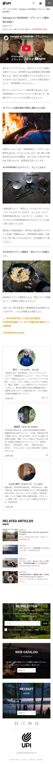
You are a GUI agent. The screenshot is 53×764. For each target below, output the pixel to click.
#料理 (34, 566)
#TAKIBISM (37, 29)
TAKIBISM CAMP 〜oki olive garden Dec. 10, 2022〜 (34, 533)
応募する (22, 713)
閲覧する (22, 670)
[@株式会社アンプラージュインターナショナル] (37, 723)
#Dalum (29, 566)
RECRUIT (40, 760)
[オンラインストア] (40, 3)
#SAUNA (27, 537)
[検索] (33, 3)
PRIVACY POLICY (15, 760)
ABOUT (25, 760)
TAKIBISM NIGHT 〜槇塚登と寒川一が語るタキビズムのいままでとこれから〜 (34, 575)
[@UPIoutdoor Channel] (30, 723)
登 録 (45, 623)
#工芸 (21, 29)
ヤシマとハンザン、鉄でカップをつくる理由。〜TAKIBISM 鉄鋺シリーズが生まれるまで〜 (33, 563)
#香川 (16, 29)
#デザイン (22, 581)
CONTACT (32, 760)
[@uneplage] (16, 723)
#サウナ (21, 537)
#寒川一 (28, 29)
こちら (35, 637)
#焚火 (45, 29)
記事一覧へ (10, 398)
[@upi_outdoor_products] (23, 723)
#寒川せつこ (44, 537)
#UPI (28, 579)
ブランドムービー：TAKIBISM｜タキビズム (34, 548)
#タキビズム (8, 29)
